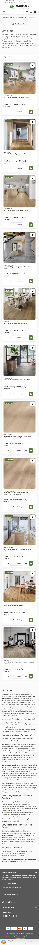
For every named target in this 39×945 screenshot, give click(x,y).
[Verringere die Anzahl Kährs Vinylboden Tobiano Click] (8, 620)
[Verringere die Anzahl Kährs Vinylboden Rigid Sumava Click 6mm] (8, 168)
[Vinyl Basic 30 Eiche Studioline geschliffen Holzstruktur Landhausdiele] (19, 417)
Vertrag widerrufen (11, 894)
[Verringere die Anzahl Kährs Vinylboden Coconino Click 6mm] (8, 224)
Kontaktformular (16, 887)
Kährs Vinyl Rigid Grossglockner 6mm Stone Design (18, 267)
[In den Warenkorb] (31, 112)
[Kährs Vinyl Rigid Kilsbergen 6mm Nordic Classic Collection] (19, 642)
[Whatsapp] (16, 916)
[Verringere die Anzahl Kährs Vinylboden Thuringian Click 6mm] (8, 112)
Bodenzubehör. (15, 821)
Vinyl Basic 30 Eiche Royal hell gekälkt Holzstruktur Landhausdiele (16, 493)
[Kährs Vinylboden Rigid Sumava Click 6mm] (19, 134)
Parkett (6, 812)
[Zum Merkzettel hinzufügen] (32, 65)
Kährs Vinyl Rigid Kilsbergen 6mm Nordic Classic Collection (19, 663)
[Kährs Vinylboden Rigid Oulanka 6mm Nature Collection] (19, 529)
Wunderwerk (14, 837)
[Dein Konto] (31, 12)
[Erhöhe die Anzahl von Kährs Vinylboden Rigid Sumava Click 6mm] (26, 168)
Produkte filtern (21, 24)
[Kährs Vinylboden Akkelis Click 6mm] (19, 304)
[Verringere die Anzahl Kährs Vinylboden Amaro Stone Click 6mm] (8, 394)
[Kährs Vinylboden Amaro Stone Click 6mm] (19, 360)
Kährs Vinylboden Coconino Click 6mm (16, 210)
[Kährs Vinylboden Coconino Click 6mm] (19, 191)
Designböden (21, 861)
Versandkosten (6, 936)
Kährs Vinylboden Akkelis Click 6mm (15, 323)
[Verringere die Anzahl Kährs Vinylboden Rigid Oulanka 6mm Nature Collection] (8, 563)
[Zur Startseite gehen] (19, 6)
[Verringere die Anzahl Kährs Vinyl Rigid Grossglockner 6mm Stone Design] (8, 281)
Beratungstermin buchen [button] (27, 2)
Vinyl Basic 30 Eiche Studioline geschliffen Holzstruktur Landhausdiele (17, 437)
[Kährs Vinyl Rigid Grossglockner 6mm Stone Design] (19, 247)
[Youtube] (6, 916)
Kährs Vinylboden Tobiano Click (14, 605)
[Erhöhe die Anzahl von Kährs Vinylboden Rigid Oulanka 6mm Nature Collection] (26, 563)
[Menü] (4, 12)
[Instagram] (13, 916)
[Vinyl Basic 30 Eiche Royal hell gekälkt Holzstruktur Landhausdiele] (19, 473)
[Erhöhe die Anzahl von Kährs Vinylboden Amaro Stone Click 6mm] (26, 394)
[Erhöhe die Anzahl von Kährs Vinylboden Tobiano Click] (26, 620)
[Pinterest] (10, 916)
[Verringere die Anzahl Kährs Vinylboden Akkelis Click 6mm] (8, 337)
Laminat (33, 725)
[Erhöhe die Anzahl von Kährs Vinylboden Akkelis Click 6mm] (26, 337)
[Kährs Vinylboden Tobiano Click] (19, 586)
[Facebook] (3, 916)
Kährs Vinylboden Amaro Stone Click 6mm (17, 380)
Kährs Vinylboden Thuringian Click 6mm (16, 97)
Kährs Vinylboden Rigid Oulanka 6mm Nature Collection (18, 550)
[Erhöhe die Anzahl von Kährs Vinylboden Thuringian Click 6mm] (26, 112)
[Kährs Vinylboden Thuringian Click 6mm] (19, 78)
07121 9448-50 (9, 883)
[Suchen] (23, 12)
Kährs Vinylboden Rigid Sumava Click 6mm (17, 154)
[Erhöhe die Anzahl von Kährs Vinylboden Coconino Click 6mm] (26, 224)
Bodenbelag (13, 855)
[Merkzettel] (27, 12)
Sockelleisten (24, 842)
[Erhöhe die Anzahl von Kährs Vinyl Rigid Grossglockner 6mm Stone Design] (26, 281)
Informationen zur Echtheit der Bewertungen (17, 942)
